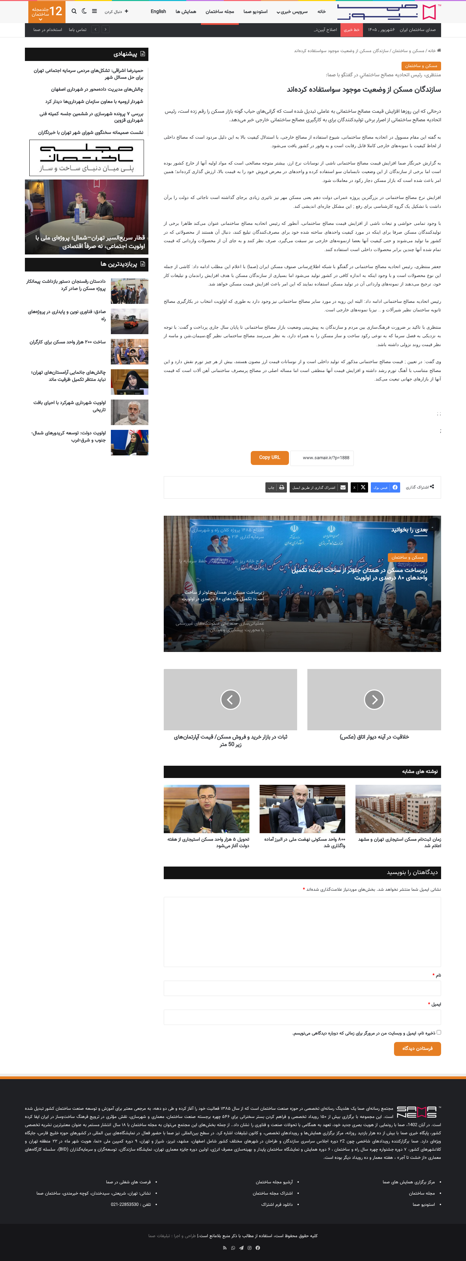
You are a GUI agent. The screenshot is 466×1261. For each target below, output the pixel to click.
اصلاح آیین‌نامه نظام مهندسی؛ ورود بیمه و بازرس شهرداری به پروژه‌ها (276, 30)
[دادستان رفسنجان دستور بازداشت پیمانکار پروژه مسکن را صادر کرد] (129, 291)
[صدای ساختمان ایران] (389, 12)
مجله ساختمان (220, 12)
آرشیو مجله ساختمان (274, 1182)
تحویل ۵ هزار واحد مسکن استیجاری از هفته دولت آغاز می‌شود (208, 843)
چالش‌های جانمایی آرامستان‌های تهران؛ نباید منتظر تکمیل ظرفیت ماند (68, 376)
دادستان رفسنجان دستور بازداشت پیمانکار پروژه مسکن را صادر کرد (66, 285)
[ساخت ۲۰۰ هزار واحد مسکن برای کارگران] (129, 351)
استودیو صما (255, 12)
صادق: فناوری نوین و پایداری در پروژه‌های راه (67, 315)
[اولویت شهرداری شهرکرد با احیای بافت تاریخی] (129, 412)
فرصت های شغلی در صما (128, 1182)
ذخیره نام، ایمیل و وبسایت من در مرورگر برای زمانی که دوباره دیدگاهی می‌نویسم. (363, 1033)
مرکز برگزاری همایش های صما (409, 1182)
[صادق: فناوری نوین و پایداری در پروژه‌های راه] (129, 321)
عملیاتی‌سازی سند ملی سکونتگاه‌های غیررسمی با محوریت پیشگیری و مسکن (357, 576)
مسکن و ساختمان (408, 51)
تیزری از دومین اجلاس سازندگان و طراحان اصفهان (94, 242)
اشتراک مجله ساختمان (273, 1193)
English (158, 12)
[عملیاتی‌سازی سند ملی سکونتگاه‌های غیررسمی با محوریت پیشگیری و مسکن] (302, 584)
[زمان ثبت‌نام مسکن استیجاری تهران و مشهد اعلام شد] (398, 809)
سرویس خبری (294, 12)
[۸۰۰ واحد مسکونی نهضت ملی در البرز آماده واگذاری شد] (302, 809)
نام (437, 975)
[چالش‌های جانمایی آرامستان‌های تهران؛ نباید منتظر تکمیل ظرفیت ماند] (129, 382)
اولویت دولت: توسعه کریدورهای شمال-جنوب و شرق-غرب (68, 437)
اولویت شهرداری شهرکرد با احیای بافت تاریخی (69, 406)
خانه (322, 12)
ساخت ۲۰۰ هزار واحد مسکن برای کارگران (68, 342)
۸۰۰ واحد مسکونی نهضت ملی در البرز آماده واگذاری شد (304, 843)
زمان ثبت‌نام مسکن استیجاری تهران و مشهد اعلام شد (399, 843)
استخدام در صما (47, 30)
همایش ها (186, 12)
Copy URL (269, 458)
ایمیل (434, 1004)
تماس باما (77, 30)
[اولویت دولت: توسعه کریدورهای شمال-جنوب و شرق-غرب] (129, 442)
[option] (302, 584)
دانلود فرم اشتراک (277, 1204)
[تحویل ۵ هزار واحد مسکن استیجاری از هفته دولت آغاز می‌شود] (206, 809)
